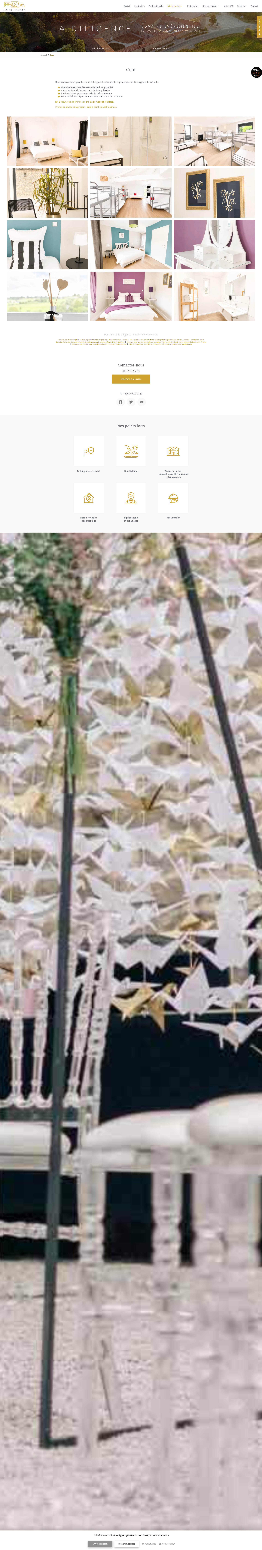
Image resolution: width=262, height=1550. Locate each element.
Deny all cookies (127, 1544)
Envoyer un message (131, 379)
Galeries (241, 6)
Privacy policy (168, 1544)
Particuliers (139, 6)
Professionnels (156, 6)
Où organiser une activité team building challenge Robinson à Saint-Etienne (159, 340)
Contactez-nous (161, 48)
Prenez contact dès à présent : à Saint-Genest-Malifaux (85, 107)
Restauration (193, 6)
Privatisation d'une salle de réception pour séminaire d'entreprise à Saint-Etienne (160, 344)
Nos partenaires (209, 6)
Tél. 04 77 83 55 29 (101, 48)
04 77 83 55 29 (131, 371)
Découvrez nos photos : (85, 102)
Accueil (127, 6)
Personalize (150, 1544)
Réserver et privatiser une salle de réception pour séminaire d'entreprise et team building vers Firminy (166, 342)
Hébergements (174, 6)
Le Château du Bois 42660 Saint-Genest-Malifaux (170, 31)
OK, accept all (101, 1544)
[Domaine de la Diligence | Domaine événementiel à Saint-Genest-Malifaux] (14, 6)
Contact (254, 6)
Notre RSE (228, 6)
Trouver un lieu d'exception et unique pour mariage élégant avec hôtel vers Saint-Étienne (93, 340)
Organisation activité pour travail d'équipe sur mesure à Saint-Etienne (99, 344)
